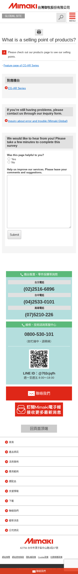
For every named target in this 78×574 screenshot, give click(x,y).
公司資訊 (14, 530)
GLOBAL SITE (13, 16)
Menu (72, 21)
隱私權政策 (31, 557)
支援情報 (14, 491)
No (13, 162)
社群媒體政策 (56, 557)
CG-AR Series (17, 88)
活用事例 (14, 461)
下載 (11, 501)
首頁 (11, 442)
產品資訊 (14, 452)
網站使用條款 (18, 557)
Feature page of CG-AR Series (21, 65)
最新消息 (14, 520)
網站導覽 (6, 557)
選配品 (12, 481)
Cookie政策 (43, 557)
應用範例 (14, 471)
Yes (13, 159)
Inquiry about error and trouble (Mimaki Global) (38, 121)
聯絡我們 (14, 510)
